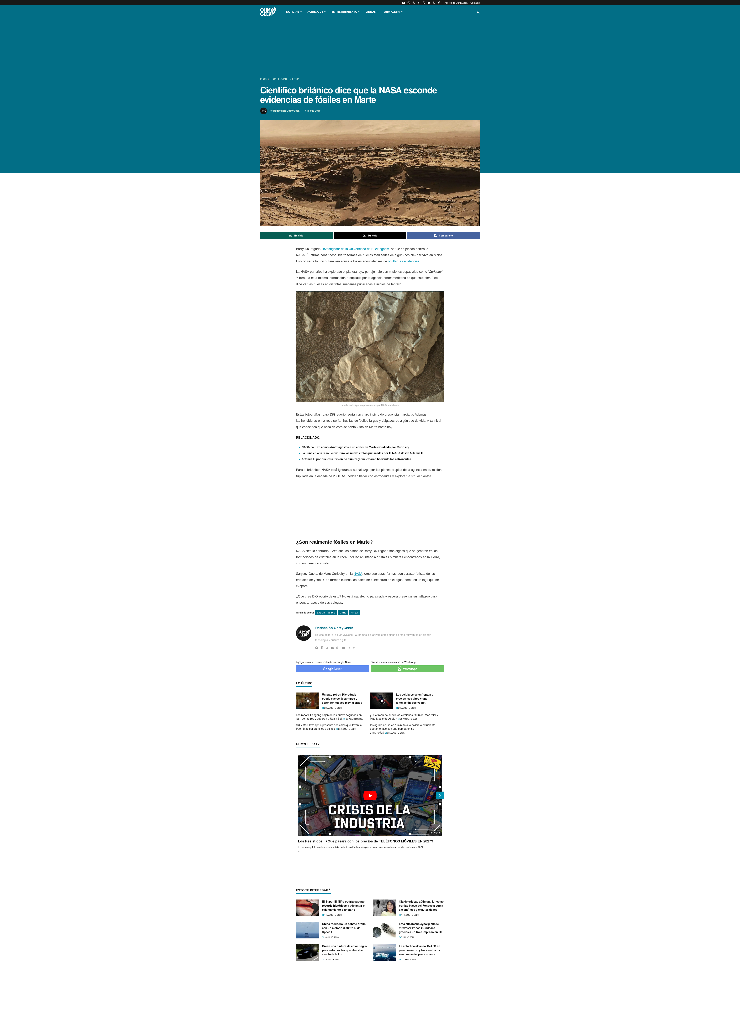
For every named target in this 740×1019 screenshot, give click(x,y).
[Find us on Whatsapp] (414, 2)
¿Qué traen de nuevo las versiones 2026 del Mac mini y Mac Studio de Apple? (404, 717)
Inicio (264, 78)
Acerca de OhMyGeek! (456, 2)
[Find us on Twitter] (434, 2)
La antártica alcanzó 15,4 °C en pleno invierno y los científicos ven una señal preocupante (419, 950)
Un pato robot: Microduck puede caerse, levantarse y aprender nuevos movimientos (342, 698)
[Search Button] (478, 11)
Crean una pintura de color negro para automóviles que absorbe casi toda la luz (344, 950)
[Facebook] (322, 647)
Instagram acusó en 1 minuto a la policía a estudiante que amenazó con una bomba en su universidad (402, 728)
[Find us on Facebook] (439, 2)
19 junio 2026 (331, 959)
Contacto (475, 2)
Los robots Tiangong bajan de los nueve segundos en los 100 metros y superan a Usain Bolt (329, 717)
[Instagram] (337, 647)
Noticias (292, 11)
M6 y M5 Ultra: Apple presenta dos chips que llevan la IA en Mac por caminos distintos (329, 727)
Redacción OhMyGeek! (286, 110)
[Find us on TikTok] (419, 2)
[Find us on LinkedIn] (429, 2)
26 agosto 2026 (407, 707)
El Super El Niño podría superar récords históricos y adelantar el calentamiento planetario (343, 905)
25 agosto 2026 (354, 718)
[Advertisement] (370, 48)
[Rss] (349, 647)
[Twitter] (327, 647)
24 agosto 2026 (396, 732)
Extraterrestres (326, 612)
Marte (343, 612)
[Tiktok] (354, 647)
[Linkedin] (332, 647)
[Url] (316, 647)
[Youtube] (343, 647)
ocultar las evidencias (403, 261)
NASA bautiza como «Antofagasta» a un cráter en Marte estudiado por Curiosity (355, 447)
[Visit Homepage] (268, 11)
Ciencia (294, 78)
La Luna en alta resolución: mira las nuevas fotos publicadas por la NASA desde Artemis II (362, 453)
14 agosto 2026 (333, 914)
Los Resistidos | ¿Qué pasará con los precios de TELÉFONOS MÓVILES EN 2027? (365, 841)
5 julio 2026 (407, 937)
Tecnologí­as (278, 78)
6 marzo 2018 (312, 110)
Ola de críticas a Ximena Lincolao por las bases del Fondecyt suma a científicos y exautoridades (421, 905)
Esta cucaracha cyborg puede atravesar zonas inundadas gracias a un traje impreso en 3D (420, 928)
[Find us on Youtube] (403, 2)
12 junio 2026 (408, 959)
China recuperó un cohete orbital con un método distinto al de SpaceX (344, 928)
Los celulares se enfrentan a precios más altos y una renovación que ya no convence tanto (414, 699)
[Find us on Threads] (424, 2)
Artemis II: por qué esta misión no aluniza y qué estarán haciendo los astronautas (356, 459)
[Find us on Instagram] (409, 2)
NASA (358, 574)
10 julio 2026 (331, 937)
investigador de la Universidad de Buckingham (355, 249)
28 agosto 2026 (333, 707)
